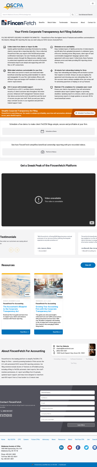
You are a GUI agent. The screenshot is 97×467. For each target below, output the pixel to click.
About (70, 439)
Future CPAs (35, 439)
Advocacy (45, 439)
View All (88, 265)
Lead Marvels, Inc (47, 464)
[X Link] (92, 349)
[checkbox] (77, 14)
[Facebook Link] (88, 349)
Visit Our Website (62, 346)
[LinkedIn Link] (90, 349)
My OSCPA (11, 439)
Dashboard (62, 464)
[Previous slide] (11, 250)
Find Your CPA (79, 439)
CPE (19, 439)
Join (88, 439)
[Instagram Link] (94, 349)
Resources (61, 439)
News (54, 439)
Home (3, 439)
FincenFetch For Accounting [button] (13, 303)
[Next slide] (17, 250)
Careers (26, 439)
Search (94, 439)
